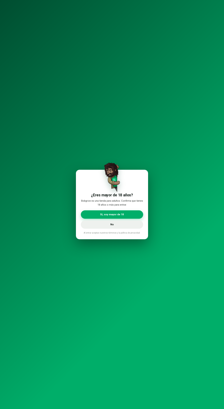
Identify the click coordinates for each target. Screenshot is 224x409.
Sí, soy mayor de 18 (112, 214)
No (112, 224)
